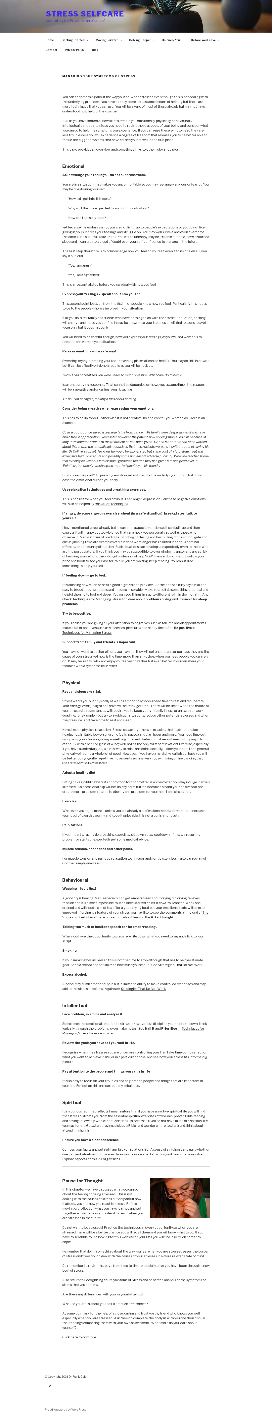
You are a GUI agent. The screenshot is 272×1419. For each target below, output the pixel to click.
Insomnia (185, 599)
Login (48, 1385)
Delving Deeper (140, 40)
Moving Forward (107, 40)
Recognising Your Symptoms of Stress (113, 1280)
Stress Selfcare (85, 14)
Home (50, 40)
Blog (95, 49)
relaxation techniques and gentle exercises (144, 858)
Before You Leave (203, 40)
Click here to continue (79, 1337)
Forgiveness (110, 1159)
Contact (51, 49)
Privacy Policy (74, 49)
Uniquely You (171, 40)
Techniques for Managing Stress (97, 599)
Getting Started (73, 40)
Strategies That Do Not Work (180, 965)
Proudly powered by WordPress (65, 1409)
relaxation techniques (111, 504)
